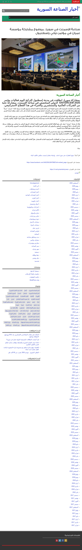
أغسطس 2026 (74, 183)
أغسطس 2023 (74, 291)
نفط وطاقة (35, 255)
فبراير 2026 (75, 201)
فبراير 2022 (75, 345)
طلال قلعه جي (14, 307)
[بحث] (3, 10)
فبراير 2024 (75, 273)
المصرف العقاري (35, 299)
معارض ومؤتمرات (33, 243)
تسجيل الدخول (34, 271)
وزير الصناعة (16, 325)
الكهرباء (37, 296)
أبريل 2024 (75, 267)
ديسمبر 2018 (74, 459)
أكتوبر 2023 (75, 285)
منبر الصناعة (35, 246)
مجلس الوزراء (12, 313)
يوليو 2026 (75, 186)
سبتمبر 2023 (74, 288)
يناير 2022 (75, 348)
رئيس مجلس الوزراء (8, 302)
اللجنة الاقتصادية (24, 296)
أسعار (25, 290)
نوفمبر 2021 (74, 354)
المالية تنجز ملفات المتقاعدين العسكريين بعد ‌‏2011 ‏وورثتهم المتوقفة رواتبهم (50, 1)
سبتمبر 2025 (74, 216)
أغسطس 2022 (74, 327)
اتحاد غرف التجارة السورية (16, 290)
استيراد (19, 293)
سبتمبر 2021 (74, 360)
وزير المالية (8, 325)
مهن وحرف (35, 249)
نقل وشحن (35, 258)
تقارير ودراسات (34, 216)
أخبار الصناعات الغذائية (32, 195)
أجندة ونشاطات (34, 189)
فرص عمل (36, 228)
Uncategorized (34, 183)
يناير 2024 (75, 276)
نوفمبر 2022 (74, 318)
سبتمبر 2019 (74, 432)
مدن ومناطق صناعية (33, 237)
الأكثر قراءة (35, 210)
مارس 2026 (74, 198)
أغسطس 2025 (74, 219)
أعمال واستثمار (34, 204)
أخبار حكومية (35, 201)
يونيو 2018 (75, 477)
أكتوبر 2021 (75, 357)
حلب (8, 299)
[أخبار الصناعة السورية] (58, 9)
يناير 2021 (75, 384)
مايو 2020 (75, 408)
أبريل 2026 (75, 195)
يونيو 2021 (75, 369)
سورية (17, 305)
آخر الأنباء (36, 186)
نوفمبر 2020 (74, 390)
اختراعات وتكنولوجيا (33, 207)
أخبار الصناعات (34, 192)
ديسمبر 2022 (74, 315)
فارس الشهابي (35, 313)
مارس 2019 (74, 450)
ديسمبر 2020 (74, 387)
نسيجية (37, 252)
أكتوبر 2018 (75, 465)
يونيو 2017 (75, 513)
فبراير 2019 (75, 453)
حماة (38, 302)
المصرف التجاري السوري (12, 296)
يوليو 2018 (75, 474)
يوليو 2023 (75, 294)
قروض (28, 313)
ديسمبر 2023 (74, 279)
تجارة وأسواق (35, 213)
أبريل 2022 (75, 339)
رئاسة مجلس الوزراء (20, 302)
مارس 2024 (74, 270)
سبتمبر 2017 (74, 504)
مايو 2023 (75, 300)
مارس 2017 (74, 522)
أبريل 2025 (75, 231)
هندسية (37, 261)
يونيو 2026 (75, 189)
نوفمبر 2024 (74, 246)
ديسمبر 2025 (74, 207)
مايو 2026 (75, 192)
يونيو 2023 (75, 297)
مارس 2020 (74, 414)
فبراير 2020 (75, 417)
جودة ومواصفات (34, 219)
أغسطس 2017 (74, 507)
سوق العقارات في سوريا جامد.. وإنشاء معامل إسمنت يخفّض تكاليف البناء (52, 155)
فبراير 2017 (75, 525)
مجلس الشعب (21, 313)
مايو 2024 (75, 264)
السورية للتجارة (12, 293)
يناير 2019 (75, 456)
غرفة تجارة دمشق (35, 310)
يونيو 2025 (75, 225)
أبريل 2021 (75, 375)
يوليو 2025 (75, 222)
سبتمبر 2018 (74, 468)
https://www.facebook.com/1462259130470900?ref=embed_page (47, 162)
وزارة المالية (7, 322)
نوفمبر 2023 (74, 282)
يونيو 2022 (75, 333)
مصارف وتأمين (34, 240)
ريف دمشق (36, 305)
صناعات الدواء (35, 225)
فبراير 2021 (75, 381)
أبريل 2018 (75, 483)
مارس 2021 (74, 378)
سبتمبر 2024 (74, 252)
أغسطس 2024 (74, 255)
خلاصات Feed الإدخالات (32, 274)
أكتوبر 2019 (75, 429)
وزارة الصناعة (15, 322)
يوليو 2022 (75, 330)
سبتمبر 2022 (74, 324)
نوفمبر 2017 (74, 498)
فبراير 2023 (75, 309)
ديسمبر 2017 (74, 495)
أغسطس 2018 (74, 471)
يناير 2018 (75, 492)
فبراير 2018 (75, 489)
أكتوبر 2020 (75, 393)
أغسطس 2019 (74, 435)
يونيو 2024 (75, 261)
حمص (33, 302)
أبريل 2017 (75, 519)
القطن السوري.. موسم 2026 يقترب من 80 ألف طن (23, 352)
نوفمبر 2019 (74, 426)
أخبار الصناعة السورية (34, 290)
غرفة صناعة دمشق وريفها (12, 310)
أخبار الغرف (35, 198)
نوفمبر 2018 (74, 462)
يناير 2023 (75, 312)
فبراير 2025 (75, 237)
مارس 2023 (74, 306)
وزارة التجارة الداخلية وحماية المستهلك (30, 322)
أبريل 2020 (75, 411)
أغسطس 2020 (74, 399)
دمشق (28, 302)
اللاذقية (32, 296)
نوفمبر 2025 (74, 210)
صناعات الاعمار (34, 222)
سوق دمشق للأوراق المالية (32, 307)
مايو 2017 (75, 516)
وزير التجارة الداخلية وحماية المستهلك (30, 325)
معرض (24, 316)
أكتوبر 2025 (75, 213)
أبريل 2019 (75, 447)
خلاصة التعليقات (34, 277)
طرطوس (22, 307)
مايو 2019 (75, 444)
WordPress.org (34, 280)
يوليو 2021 (75, 366)
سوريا (22, 305)
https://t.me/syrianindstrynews (59, 169)
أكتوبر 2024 (75, 249)
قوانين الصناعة (34, 231)
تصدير (12, 299)
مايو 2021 (75, 372)
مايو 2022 (75, 336)
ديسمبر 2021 (74, 351)
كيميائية (36, 234)
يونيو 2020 (75, 405)
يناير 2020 (75, 420)
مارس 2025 (74, 234)
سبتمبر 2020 (74, 396)
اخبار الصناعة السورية (34, 293)
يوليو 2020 (75, 402)
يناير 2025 (75, 240)
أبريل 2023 (75, 303)
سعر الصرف (29, 305)
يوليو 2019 (75, 438)
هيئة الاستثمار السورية (34, 319)
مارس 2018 (74, 486)
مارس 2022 (74, 342)
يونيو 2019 (75, 441)
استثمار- (25, 293)
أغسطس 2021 (74, 363)
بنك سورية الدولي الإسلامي (22, 299)
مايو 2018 (75, 480)
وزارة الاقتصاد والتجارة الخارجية (19, 319)
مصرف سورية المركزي (33, 316)
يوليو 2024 (75, 258)
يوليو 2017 (75, 510)
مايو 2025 (75, 228)
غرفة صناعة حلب (24, 310)
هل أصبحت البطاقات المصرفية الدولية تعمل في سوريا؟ (22, 339)
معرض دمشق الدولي (16, 316)
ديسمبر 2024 (74, 243)
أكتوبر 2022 (75, 321)
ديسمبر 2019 (74, 423)
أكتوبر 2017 (75, 501)
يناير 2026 (75, 204)
